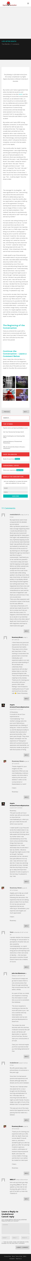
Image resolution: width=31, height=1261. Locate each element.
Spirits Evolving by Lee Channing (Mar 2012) (14, 436)
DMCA (24, 1256)
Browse (17, 459)
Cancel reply (8, 1216)
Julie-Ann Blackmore (18, 973)
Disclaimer (12, 1258)
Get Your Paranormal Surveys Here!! (13, 432)
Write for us (19, 1258)
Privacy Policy (7, 1256)
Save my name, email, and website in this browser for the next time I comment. (15, 1242)
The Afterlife (6, 44)
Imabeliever (8, 1214)
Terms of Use (19, 1256)
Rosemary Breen (17, 637)
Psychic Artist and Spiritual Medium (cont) (15, 428)
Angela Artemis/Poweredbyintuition (19, 706)
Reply (26, 631)
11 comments (15, 44)
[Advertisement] (15, 23)
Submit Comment (22, 1247)
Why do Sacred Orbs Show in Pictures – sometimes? (14, 447)
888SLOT (13, 1179)
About (13, 1256)
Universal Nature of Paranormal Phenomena (12, 442)
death (20, 94)
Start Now (20, 470)
